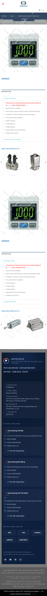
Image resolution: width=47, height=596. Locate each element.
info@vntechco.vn (13, 446)
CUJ (35, 338)
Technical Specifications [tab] (12, 139)
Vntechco (10, 576)
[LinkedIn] (15, 560)
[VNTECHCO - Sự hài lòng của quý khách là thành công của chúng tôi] (23, 4)
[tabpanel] (23, 119)
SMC (12, 16)
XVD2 (35, 175)
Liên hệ (25, 372)
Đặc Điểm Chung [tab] (9, 261)
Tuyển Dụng (25, 578)
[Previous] (1, 166)
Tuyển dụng (16, 372)
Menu (43, 10)
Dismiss (34, 594)
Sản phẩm (19, 576)
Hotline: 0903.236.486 (14, 442)
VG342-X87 (12, 175)
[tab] (23, 92)
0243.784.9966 (11, 439)
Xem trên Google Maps (17, 451)
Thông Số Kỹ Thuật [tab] (10, 302)
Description (6, 91)
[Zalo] (20, 560)
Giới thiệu (7, 372)
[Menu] (3, 3)
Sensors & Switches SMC (28, 16)
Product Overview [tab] (10, 98)
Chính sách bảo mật (10, 368)
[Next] (45, 166)
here (27, 105)
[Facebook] (5, 560)
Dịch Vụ (28, 576)
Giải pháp (14, 578)
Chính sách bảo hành (27, 368)
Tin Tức (34, 578)
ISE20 (9, 105)
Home (4, 16)
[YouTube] (10, 560)
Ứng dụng (37, 576)
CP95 (12, 338)
